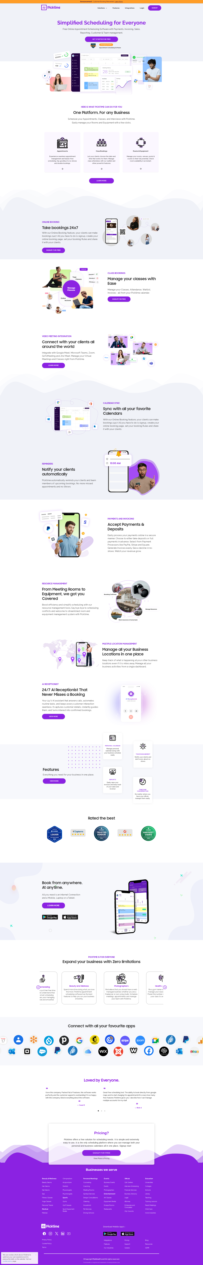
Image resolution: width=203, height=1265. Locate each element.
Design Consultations (90, 1197)
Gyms (65, 1201)
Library (147, 1194)
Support (127, 1244)
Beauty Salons (47, 1182)
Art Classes (108, 1197)
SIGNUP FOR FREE (53, 250)
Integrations (129, 8)
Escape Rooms (109, 1205)
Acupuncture (67, 1182)
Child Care (148, 1209)
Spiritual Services (89, 1194)
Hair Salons (46, 1186)
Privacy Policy (47, 1240)
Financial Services (101, 986)
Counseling (87, 1182)
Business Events (109, 1182)
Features (116, 8)
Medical (44, 1213)
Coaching (86, 1186)
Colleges (148, 1186)
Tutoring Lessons (151, 1201)
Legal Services (144, 986)
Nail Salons (46, 1190)
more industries (150, 1213)
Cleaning (86, 1201)
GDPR (147, 1248)
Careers (127, 1248)
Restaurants (108, 1209)
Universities (149, 1182)
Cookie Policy (47, 1243)
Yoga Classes (46, 1201)
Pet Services (87, 1209)
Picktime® (97, 1259)
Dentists (65, 1186)
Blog (146, 1240)
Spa (43, 1194)
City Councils (129, 1211)
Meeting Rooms (88, 1190)
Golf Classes (67, 1205)
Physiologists (67, 1190)
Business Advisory (131, 1194)
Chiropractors (67, 1178)
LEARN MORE (101, 181)
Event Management (59, 986)
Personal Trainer (47, 1205)
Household (87, 1205)
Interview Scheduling (132, 1186)
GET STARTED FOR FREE (101, 39)
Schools (148, 1190)
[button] (44, 1234)
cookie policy (7, 1261)
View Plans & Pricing (101, 1158)
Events (106, 1186)
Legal (126, 1197)
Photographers (109, 1190)
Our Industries (108, 1248)
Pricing (127, 1240)
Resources (148, 1244)
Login (142, 8)
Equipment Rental (110, 1201)
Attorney (127, 1201)
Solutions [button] (102, 8)
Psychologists (67, 1194)
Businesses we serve (101, 1170)
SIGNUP (155, 8)
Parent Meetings (150, 1205)
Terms (44, 1247)
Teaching (148, 1197)
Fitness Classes (47, 1197)
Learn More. (119, 1)
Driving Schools (88, 1213)
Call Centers (129, 1182)
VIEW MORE (53, 716)
